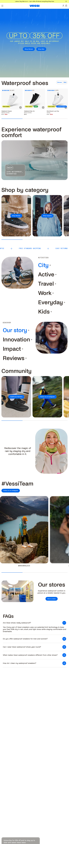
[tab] (43, 265)
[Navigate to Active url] (55, 274)
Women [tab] (59, 82)
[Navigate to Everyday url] (64, 302)
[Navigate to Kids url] (51, 311)
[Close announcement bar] (66, 1)
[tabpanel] (34, 98)
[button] (34, 623)
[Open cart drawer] (66, 6)
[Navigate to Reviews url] (26, 358)
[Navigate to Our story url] (28, 330)
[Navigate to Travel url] (55, 284)
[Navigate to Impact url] (22, 349)
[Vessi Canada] (34, 6)
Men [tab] (65, 82)
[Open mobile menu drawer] (2, 6)
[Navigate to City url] (50, 265)
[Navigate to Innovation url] (31, 339)
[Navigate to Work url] (53, 293)
